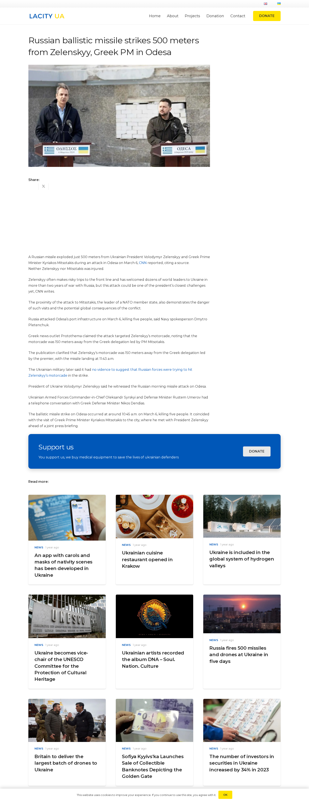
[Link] (46, 16)
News (38, 547)
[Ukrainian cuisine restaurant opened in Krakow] (154, 498)
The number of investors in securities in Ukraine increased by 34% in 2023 (241, 763)
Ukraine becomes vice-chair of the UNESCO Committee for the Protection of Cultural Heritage (61, 666)
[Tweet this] (43, 186)
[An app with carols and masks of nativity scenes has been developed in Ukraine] (67, 498)
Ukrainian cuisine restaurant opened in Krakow (147, 559)
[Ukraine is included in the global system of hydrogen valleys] (242, 498)
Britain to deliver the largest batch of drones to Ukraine (65, 763)
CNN (143, 263)
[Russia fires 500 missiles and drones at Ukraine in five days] (242, 597)
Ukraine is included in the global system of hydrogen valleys (241, 559)
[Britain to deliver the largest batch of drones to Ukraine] (67, 702)
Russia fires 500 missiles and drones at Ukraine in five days (238, 654)
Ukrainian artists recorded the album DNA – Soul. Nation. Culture (153, 659)
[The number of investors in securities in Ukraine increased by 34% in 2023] (242, 702)
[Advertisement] (119, 219)
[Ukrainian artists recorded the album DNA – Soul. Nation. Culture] (154, 597)
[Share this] (33, 186)
